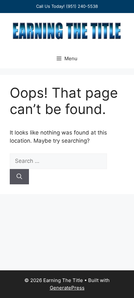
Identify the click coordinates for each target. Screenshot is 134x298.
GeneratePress (67, 288)
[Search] (19, 177)
